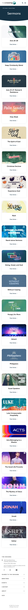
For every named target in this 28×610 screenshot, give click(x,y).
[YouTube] (16, 570)
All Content (5, 8)
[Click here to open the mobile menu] (25, 3)
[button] (22, 3)
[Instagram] (10, 570)
